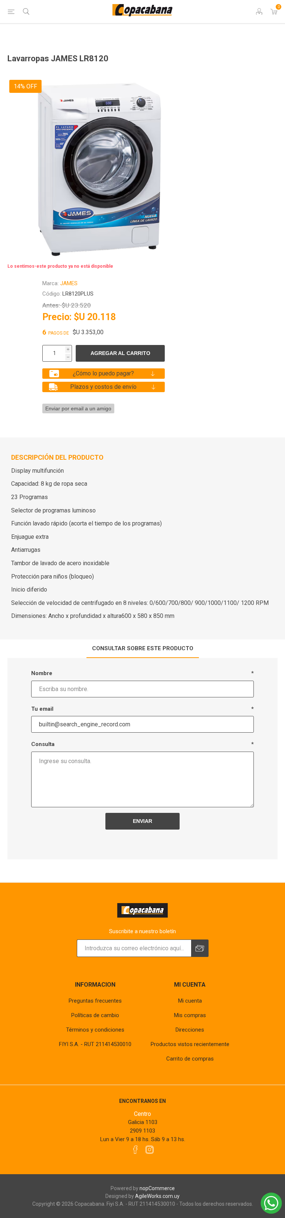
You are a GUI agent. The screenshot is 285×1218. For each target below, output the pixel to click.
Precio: (57, 317)
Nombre (41, 673)
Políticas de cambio (95, 1015)
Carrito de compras (190, 1058)
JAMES (69, 283)
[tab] (142, 648)
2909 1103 (142, 1130)
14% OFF (25, 86)
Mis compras (190, 1015)
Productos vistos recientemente (190, 1044)
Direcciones (190, 1029)
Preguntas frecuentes (95, 1000)
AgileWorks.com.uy (157, 1196)
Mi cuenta (190, 1000)
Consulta (43, 744)
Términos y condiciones (95, 1029)
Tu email (42, 709)
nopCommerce (157, 1188)
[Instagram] (149, 1150)
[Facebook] (135, 1150)
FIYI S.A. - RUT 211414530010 (95, 1044)
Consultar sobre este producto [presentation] (142, 648)
